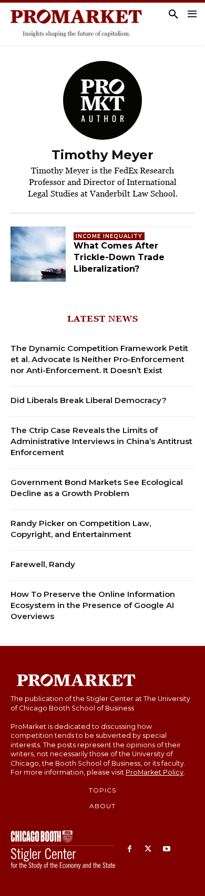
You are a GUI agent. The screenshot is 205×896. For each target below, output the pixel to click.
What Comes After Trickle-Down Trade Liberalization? (119, 257)
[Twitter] (148, 849)
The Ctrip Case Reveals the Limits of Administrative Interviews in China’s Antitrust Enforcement (101, 441)
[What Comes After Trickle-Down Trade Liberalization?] (38, 254)
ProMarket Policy (154, 772)
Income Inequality (109, 236)
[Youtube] (166, 849)
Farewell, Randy (43, 564)
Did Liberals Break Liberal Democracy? (89, 400)
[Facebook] (129, 849)
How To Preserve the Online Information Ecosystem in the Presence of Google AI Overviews (93, 605)
